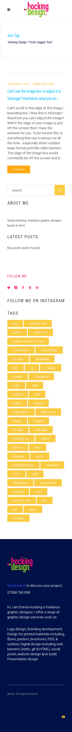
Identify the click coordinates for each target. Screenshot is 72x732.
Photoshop (20, 483)
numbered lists (23, 465)
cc (31, 368)
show (32, 509)
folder (17, 403)
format (38, 403)
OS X (16, 474)
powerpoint (48, 483)
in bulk (18, 430)
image (17, 421)
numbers (52, 465)
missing (18, 456)
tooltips (18, 518)
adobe (17, 332)
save (38, 491)
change (50, 368)
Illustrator (48, 412)
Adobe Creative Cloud (28, 341)
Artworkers (21, 350)
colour (17, 376)
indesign (41, 430)
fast (37, 394)
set (15, 509)
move (40, 456)
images (38, 421)
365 (15, 323)
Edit (34, 385)
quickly (18, 491)
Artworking (49, 350)
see (44, 500)
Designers (41, 376)
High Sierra (21, 412)
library (17, 447)
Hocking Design (17, 42)
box (15, 368)
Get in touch (16, 586)
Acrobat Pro (38, 323)
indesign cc (21, 438)
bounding (42, 359)
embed (17, 394)
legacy (45, 438)
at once (18, 359)
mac (38, 447)
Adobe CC (40, 332)
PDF (35, 474)
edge (16, 385)
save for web (21, 500)
